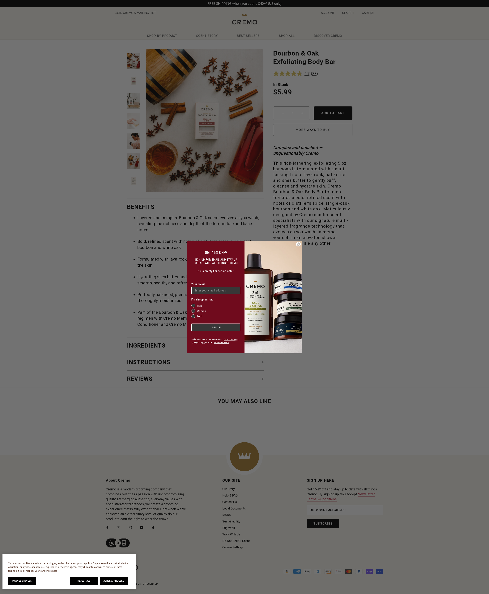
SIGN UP (216, 327)
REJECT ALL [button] (84, 580)
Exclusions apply (231, 339)
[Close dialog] (298, 244)
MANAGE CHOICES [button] (22, 580)
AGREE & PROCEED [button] (114, 580)
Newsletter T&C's (221, 342)
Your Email (198, 284)
